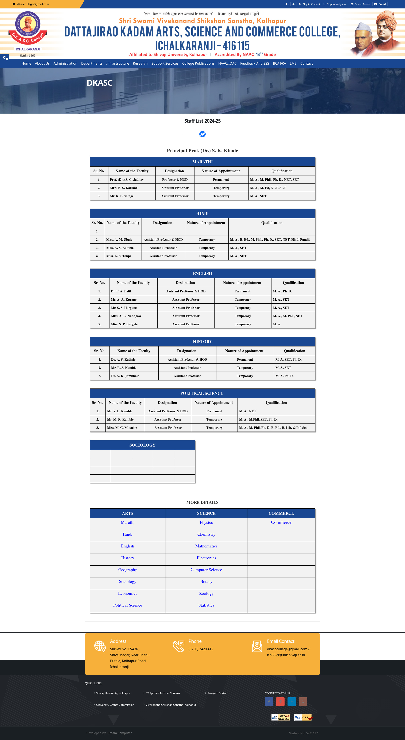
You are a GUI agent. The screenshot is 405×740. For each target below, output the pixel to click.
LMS (293, 63)
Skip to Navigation (337, 4)
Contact (306, 63)
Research (140, 63)
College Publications (198, 63)
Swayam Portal (217, 693)
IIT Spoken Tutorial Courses (163, 693)
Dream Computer (119, 733)
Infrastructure (117, 63)
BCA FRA (279, 63)
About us (42, 63)
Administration (65, 63)
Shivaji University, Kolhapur (113, 693)
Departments (92, 63)
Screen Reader (363, 4)
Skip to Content (311, 4)
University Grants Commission (115, 705)
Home (26, 63)
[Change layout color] (6, 57)
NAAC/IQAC (227, 63)
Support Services (164, 63)
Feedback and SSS (254, 63)
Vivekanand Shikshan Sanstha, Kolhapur (171, 705)
